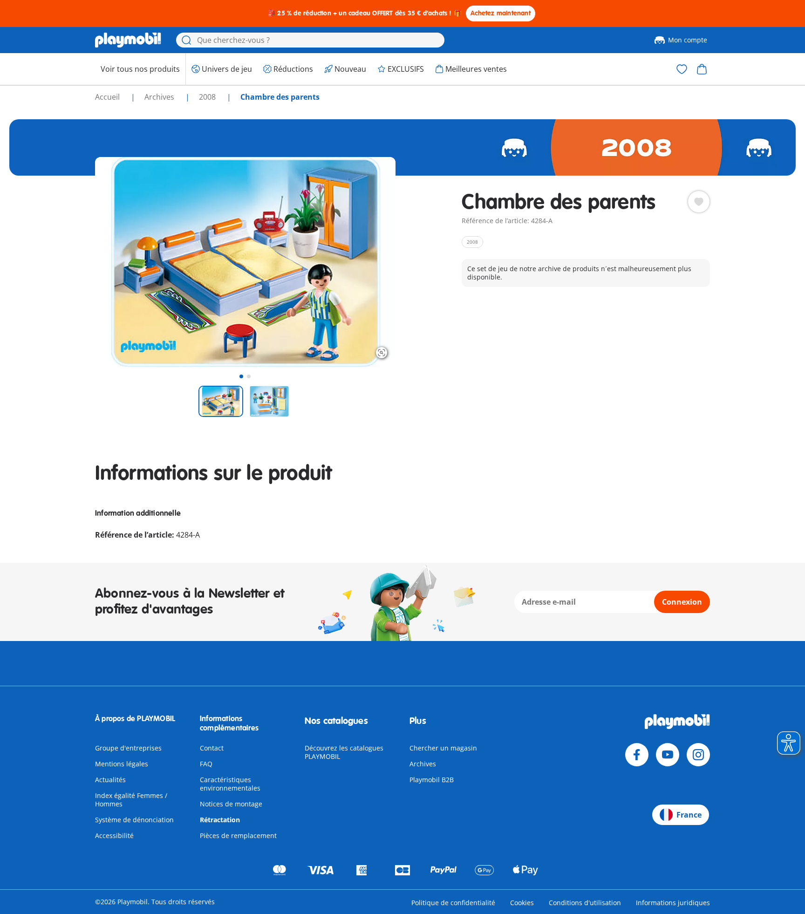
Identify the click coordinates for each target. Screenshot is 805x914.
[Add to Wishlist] (699, 202)
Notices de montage (231, 803)
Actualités (110, 779)
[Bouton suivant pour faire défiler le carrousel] (371, 261)
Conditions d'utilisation (585, 902)
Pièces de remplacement (238, 835)
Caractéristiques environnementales (230, 783)
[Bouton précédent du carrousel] (119, 261)
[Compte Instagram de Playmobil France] (698, 754)
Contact (212, 747)
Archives (422, 763)
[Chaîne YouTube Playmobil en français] (667, 754)
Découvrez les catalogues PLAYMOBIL (344, 752)
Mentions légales (121, 763)
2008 (208, 97)
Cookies (522, 902)
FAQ (206, 763)
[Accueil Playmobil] (128, 40)
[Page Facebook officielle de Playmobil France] (636, 754)
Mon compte (687, 39)
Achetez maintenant (501, 13)
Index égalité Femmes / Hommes (131, 799)
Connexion (682, 602)
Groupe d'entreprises (128, 747)
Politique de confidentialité (453, 902)
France (689, 815)
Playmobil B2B (431, 779)
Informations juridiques (673, 902)
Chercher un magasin (443, 747)
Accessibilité (114, 835)
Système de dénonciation (134, 819)
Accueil (108, 97)
